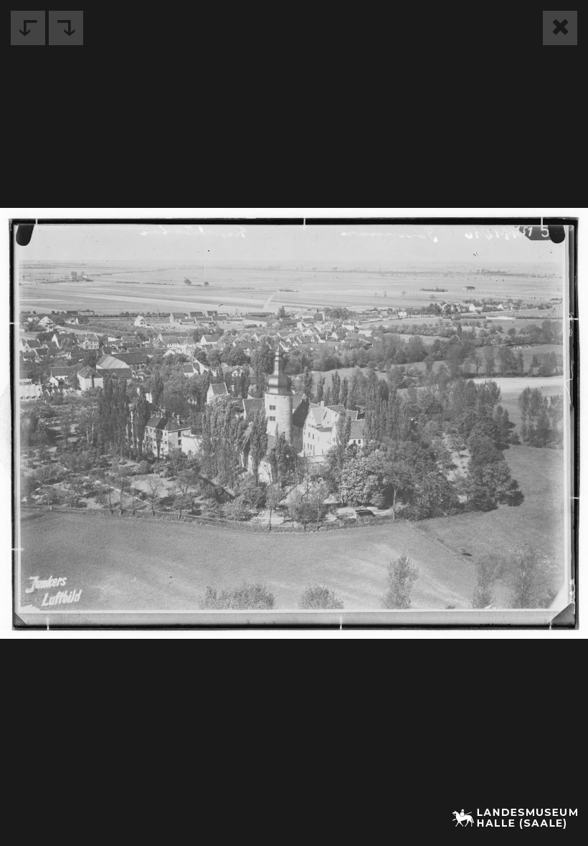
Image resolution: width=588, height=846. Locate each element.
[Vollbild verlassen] (560, 28)
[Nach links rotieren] (28, 28)
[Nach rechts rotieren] (66, 28)
